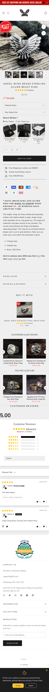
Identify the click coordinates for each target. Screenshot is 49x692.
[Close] (46, 670)
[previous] (3, 75)
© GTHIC (24, 665)
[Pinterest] (21, 595)
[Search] (8, 13)
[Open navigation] (3, 13)
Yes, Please (9, 121)
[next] (46, 75)
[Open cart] (46, 13)
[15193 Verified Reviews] (24, 559)
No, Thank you (23, 121)
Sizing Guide (10, 276)
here (38, 256)
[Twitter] (10, 595)
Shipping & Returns (14, 284)
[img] (7, 482)
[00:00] (24, 45)
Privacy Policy (37, 680)
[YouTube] (27, 595)
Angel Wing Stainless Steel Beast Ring (24, 321)
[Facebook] (4, 595)
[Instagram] (15, 595)
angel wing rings (14, 259)
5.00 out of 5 (31, 429)
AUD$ (23, 659)
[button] (20, 90)
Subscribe (12, 643)
